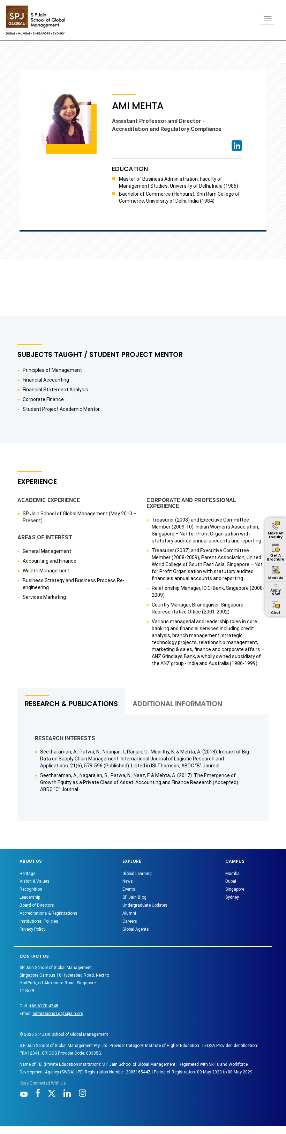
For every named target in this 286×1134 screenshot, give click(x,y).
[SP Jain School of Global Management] (35, 20)
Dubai (230, 881)
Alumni (129, 913)
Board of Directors (37, 905)
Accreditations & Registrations (48, 913)
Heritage (27, 873)
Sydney (232, 897)
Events (128, 889)
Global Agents (135, 929)
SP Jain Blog (134, 897)
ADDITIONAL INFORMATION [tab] (177, 704)
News (127, 881)
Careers (129, 921)
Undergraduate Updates (144, 905)
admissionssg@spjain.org (57, 1013)
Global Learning (137, 873)
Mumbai (233, 873)
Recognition (31, 889)
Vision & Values (35, 881)
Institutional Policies (39, 921)
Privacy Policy (32, 929)
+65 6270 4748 (43, 1005)
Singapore (234, 889)
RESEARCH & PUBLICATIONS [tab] (71, 704)
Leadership (30, 897)
